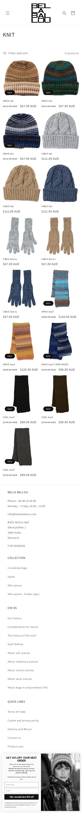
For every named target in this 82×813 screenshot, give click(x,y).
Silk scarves (15, 585)
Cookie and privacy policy (23, 720)
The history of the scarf (22, 635)
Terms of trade (17, 711)
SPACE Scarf (47, 311)
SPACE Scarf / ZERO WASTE (54, 364)
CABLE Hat (46, 153)
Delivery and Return (20, 729)
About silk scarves (19, 653)
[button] (7, 13)
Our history (15, 618)
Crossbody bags (17, 568)
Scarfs (11, 576)
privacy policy (23, 802)
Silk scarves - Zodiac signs (23, 594)
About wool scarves (20, 679)
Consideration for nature (23, 627)
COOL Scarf (8, 417)
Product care (15, 746)
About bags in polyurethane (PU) (28, 687)
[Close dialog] (77, 756)
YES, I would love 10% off (21, 797)
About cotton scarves (21, 670)
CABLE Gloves (10, 259)
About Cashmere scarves (23, 661)
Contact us (14, 737)
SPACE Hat (8, 100)
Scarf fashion (16, 644)
